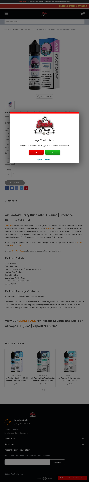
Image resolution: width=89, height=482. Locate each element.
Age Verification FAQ (44, 159)
